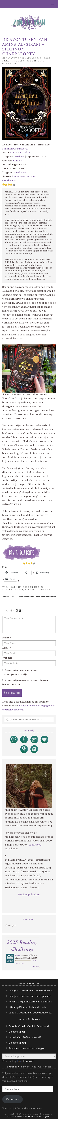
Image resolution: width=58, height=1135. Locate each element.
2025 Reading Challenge (22, 945)
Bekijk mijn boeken (29, 894)
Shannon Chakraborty (15, 148)
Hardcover (19, 172)
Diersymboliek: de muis (32, 1007)
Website (7, 657)
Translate (28, 1061)
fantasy (30, 590)
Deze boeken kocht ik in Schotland (29, 1026)
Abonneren (12, 1099)
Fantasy (17, 160)
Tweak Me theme (26, 1117)
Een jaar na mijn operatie (36, 995)
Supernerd (35, 844)
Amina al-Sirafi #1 (20, 152)
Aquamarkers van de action (36, 1001)
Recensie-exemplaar (24, 176)
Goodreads (9, 180)
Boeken (19, 61)
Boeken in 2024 (12, 590)
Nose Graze (45, 1117)
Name (6, 637)
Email (6, 647)
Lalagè (12, 990)
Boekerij (19, 156)
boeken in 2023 (33, 587)
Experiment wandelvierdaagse (27, 1048)
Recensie (33, 61)
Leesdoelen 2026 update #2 (37, 990)
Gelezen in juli (17, 1031)
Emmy (6, 61)
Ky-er (12, 1001)
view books (35, 966)
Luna (11, 1012)
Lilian (12, 1007)
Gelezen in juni (17, 1042)
